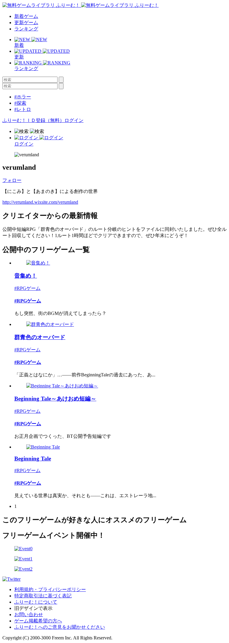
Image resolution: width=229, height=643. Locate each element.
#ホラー (22, 96)
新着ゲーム (26, 16)
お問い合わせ (28, 614)
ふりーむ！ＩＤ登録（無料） (33, 120)
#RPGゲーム (27, 288)
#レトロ (22, 109)
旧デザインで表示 (33, 608)
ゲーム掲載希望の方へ (38, 620)
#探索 (20, 103)
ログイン (73, 120)
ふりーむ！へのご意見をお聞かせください (59, 627)
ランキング (26, 28)
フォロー (11, 180)
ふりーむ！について (35, 602)
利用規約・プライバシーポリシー (50, 589)
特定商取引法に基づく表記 (43, 595)
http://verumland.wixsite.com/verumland (40, 202)
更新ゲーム (26, 22)
